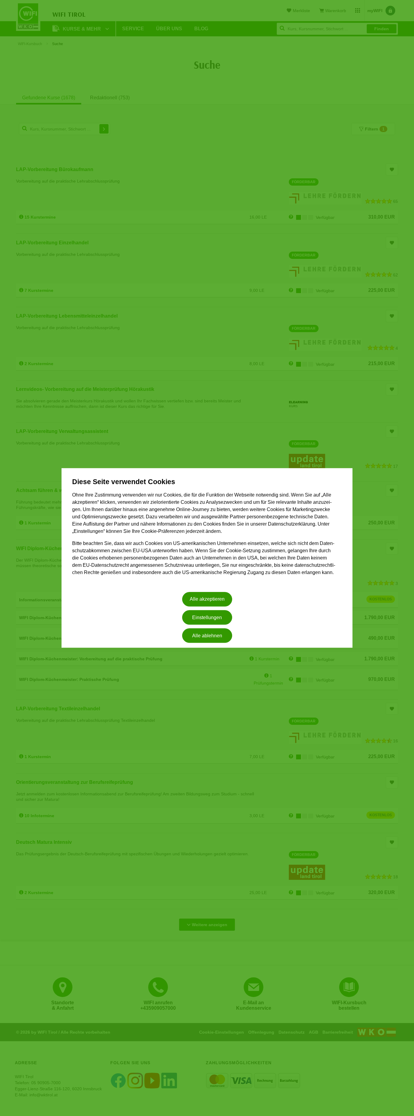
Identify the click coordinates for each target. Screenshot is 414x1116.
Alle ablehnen (207, 635)
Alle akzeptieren (207, 599)
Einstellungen (207, 617)
